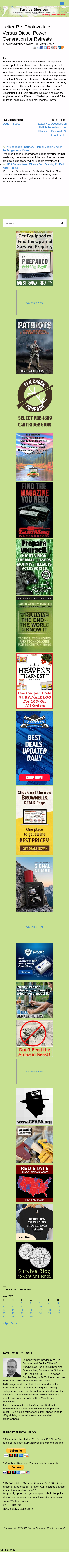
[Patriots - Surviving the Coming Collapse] (34, 346)
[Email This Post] (38, 47)
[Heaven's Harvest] (34, 681)
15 (22, 1310)
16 (31, 1310)
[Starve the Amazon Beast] (34, 1038)
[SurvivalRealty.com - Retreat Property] (34, 258)
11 (49, 1306)
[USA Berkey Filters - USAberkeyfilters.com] (34, 1000)
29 (22, 1316)
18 (49, 1310)
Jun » (14, 1323)
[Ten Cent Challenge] (34, 1260)
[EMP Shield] (34, 961)
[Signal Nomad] (34, 884)
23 (31, 1313)
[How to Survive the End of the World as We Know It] (34, 624)
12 (58, 1306)
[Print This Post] (34, 47)
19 (58, 1310)
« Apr (6, 1323)
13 (4, 1310)
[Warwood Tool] (34, 1144)
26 (58, 1313)
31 (40, 1316)
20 (4, 1313)
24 (40, 1313)
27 (4, 1316)
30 (31, 1316)
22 (22, 1313)
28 (13, 1316)
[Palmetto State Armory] (34, 748)
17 (40, 1310)
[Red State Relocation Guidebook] (34, 1183)
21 (13, 1313)
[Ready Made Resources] (34, 567)
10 (40, 1306)
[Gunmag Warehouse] (34, 510)
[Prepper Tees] (34, 1222)
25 (49, 1313)
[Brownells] (34, 820)
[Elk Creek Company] (34, 403)
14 (13, 1310)
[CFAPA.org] (34, 1106)
